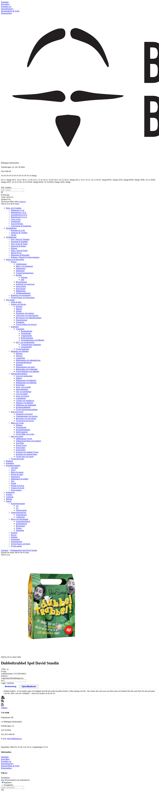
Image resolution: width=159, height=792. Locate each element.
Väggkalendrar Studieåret (31, 345)
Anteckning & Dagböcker (21, 226)
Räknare (19, 353)
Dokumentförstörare (24, 362)
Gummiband (21, 398)
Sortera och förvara (18, 304)
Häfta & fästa (16, 302)
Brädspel (9, 461)
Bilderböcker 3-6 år (18, 212)
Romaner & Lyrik (18, 230)
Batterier (19, 365)
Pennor (14, 262)
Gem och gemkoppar (24, 376)
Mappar (19, 309)
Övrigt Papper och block (20, 544)
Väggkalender (26, 336)
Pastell (13, 483)
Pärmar (18, 311)
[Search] (2, 193)
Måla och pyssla (17, 423)
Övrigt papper (16, 546)
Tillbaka (4, 708)
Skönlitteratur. (11, 228)
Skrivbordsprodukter (19, 374)
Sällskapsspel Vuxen (24, 439)
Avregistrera (8, 785)
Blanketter (20, 530)
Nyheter (9, 495)
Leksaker (4, 550)
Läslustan (9, 497)
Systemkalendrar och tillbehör (32, 340)
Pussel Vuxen (21, 445)
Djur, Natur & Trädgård (20, 239)
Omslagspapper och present (27, 416)
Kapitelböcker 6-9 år (19, 215)
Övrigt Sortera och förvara (26, 324)
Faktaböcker (16, 221)
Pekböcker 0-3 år (17, 210)
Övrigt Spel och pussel (25, 456)
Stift (22, 280)
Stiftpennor (20, 271)
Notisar (19, 528)
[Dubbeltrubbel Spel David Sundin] (50, 605)
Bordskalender (26, 331)
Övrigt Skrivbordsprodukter (27, 409)
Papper (8, 501)
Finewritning (21, 286)
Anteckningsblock (23, 521)
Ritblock (19, 425)
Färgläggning (21, 427)
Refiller (19, 275)
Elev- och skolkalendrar (25, 342)
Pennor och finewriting (15, 259)
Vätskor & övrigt (17, 488)
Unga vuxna (16, 219)
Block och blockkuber (19, 519)
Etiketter (14, 537)
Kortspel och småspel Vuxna (27, 452)
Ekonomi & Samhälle (19, 242)
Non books (10, 300)
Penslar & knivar (17, 486)
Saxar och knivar (22, 396)
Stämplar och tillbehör (24, 403)
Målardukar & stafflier (19, 479)
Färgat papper (21, 510)
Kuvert (13, 535)
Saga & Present (17, 224)
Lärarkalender (26, 347)
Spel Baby (20, 443)
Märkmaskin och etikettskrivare (28, 360)
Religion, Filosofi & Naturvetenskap (25, 257)
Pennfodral (20, 385)
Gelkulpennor (21, 264)
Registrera (8, 782)
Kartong (14, 533)
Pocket (13, 235)
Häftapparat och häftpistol (26, 380)
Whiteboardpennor (23, 293)
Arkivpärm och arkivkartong (27, 315)
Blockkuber (20, 526)
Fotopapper (15, 539)
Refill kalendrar (27, 338)
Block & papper (17, 472)
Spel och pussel (17, 436)
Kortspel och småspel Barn (26, 454)
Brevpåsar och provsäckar (26, 418)
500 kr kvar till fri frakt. (10, 204)
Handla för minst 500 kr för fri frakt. (15, 553)
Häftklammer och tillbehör (26, 383)
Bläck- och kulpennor (24, 266)
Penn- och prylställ (23, 387)
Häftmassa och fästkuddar (26, 405)
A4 (17, 506)
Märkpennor (21, 291)
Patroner (24, 277)
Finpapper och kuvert (24, 414)
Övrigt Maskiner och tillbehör (27, 371)
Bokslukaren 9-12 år (19, 217)
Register (19, 306)
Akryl (13, 470)
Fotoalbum (20, 322)
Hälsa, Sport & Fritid (19, 250)
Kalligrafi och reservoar (25, 284)
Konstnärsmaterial (23, 430)
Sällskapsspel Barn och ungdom (28, 441)
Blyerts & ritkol (17, 474)
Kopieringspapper (18, 503)
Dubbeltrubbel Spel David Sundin (23, 550)
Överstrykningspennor (24, 273)
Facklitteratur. (11, 237)
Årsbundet (20, 329)
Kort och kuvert (17, 412)
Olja (12, 481)
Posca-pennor (16, 490)
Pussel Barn (20, 447)
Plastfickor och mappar (25, 313)
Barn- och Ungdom (13, 208)
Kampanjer (10, 492)
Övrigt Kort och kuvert (25, 421)
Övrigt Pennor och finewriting (23, 298)
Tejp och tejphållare (23, 392)
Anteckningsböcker (18, 512)
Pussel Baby (21, 450)
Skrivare (19, 356)
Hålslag (19, 378)
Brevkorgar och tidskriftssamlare (28, 318)
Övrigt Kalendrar (22, 349)
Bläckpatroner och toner (25, 367)
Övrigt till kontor (17, 459)
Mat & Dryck (16, 253)
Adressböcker (21, 515)
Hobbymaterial (22, 432)
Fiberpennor (20, 268)
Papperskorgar (21, 320)
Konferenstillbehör (23, 407)
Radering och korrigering (21, 295)
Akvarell (14, 468)
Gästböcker (20, 517)
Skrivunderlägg (22, 389)
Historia (14, 248)
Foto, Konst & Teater (19, 244)
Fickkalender (26, 333)
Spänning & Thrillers (19, 233)
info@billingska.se (14, 739)
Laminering (20, 358)
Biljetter (9, 499)
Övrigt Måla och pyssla (25, 434)
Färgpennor (15, 477)
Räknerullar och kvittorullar (27, 369)
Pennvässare (21, 289)
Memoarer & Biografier (20, 255)
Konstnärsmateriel (13, 465)
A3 (17, 508)
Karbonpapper (16, 542)
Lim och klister (22, 394)
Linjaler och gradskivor (25, 400)
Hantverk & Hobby (18, 246)
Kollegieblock (21, 524)
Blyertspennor (21, 282)
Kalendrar (15, 327)
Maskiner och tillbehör (20, 351)
